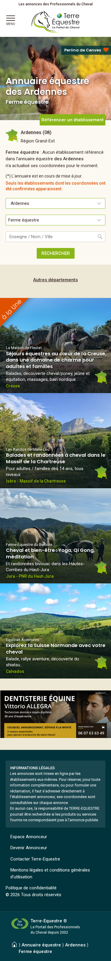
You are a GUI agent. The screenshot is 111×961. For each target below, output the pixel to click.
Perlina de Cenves (82, 50)
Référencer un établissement (72, 120)
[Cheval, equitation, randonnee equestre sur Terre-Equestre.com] (55, 22)
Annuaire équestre (41, 945)
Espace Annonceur (28, 836)
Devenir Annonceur (28, 847)
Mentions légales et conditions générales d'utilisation (50, 873)
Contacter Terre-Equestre (35, 859)
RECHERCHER (55, 253)
